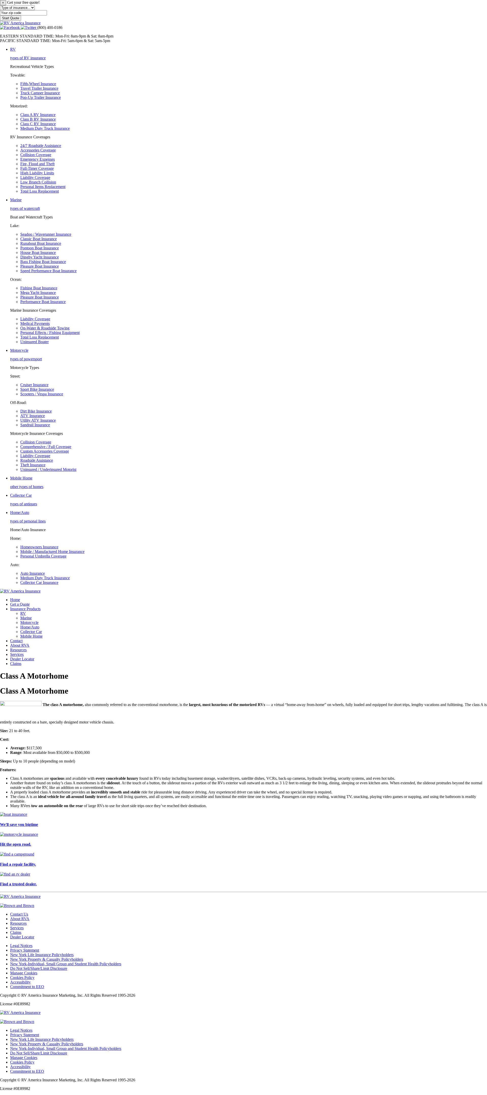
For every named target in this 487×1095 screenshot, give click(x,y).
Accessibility (20, 982)
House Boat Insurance (38, 252)
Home (15, 600)
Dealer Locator (22, 659)
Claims (15, 663)
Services (17, 654)
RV (23, 613)
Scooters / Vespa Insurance (41, 394)
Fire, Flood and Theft (37, 164)
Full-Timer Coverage (37, 168)
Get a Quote (20, 604)
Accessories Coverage (38, 150)
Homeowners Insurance (39, 547)
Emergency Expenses (37, 159)
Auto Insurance (32, 573)
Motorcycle (29, 622)
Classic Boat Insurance (38, 239)
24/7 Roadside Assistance (40, 145)
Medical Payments (35, 323)
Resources (18, 650)
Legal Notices (21, 945)
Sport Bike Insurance (37, 389)
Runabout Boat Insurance (40, 243)
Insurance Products (25, 609)
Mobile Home (31, 636)
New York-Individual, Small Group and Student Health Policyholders (65, 964)
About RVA (19, 645)
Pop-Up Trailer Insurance (40, 97)
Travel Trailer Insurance (39, 88)
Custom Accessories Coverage (44, 451)
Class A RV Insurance (38, 115)
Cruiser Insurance (34, 385)
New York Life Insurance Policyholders (42, 955)
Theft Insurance (32, 465)
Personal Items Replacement (42, 186)
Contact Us (19, 914)
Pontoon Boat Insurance (39, 248)
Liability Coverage (35, 177)
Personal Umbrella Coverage (43, 556)
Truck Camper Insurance (40, 93)
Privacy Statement (24, 950)
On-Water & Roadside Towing (44, 328)
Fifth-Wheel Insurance (38, 84)
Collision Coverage (35, 155)
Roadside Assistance (36, 460)
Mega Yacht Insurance (38, 292)
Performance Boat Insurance (43, 302)
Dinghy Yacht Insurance (39, 257)
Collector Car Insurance (39, 582)
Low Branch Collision (38, 182)
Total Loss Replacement (39, 191)
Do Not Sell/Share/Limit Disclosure (38, 968)
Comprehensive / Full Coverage (45, 446)
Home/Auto (29, 627)
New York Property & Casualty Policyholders (46, 959)
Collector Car (31, 631)
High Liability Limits (37, 173)
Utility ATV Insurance (38, 420)
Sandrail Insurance (35, 425)
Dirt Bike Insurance (36, 411)
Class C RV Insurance (38, 124)
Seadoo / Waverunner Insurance (45, 234)
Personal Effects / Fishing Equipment (50, 332)
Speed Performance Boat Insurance (48, 271)
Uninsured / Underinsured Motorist (48, 469)
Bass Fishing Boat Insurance (43, 261)
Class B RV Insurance (38, 119)
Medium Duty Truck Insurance (45, 128)
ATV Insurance (32, 416)
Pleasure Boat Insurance (39, 266)
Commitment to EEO (27, 987)
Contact (16, 641)
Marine (26, 618)
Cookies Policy (22, 977)
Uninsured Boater (34, 342)
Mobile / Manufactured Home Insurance (52, 551)
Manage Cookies (23, 973)
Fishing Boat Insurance (38, 288)
